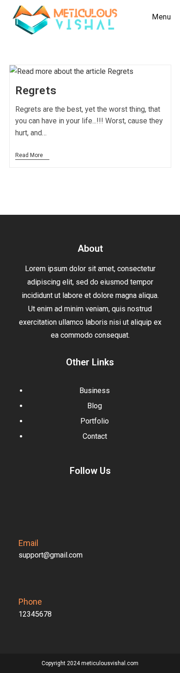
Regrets (35, 90)
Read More (32, 155)
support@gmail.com (50, 555)
